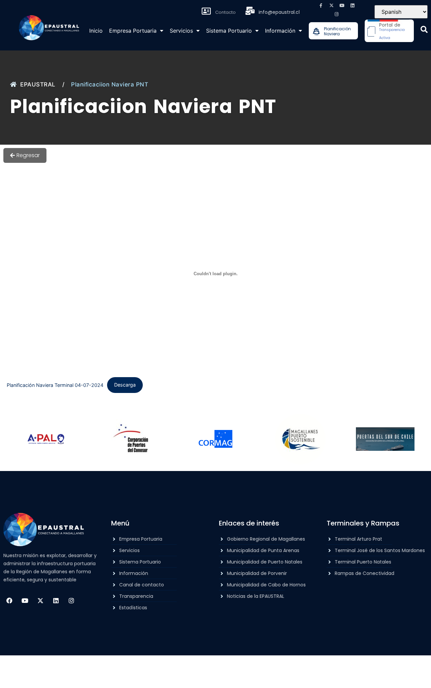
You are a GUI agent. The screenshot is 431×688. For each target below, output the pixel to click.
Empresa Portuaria (133, 30)
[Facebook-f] (321, 5)
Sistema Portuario (229, 30)
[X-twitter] (331, 5)
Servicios (181, 30)
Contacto (225, 12)
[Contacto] (206, 11)
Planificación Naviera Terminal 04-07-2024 (55, 385)
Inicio (96, 30)
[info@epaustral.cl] (250, 11)
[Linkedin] (352, 5)
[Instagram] (336, 14)
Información (280, 30)
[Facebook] (9, 600)
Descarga (125, 385)
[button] (424, 29)
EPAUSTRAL (38, 84)
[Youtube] (341, 5)
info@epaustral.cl (279, 12)
